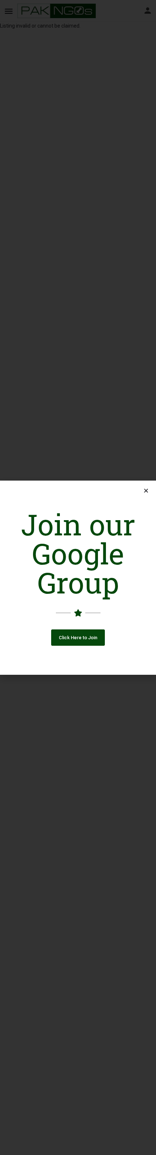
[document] (78, 577)
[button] (78, 637)
